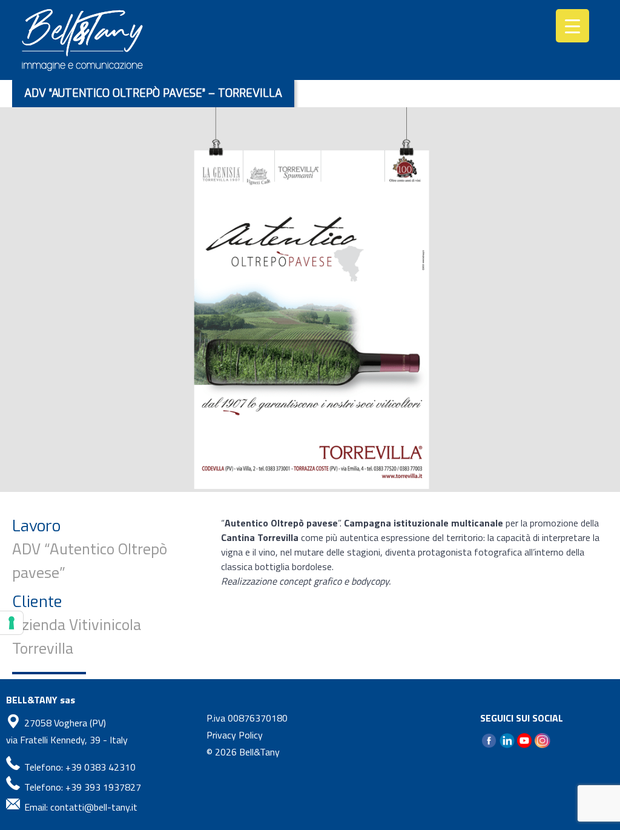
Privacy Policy (234, 735)
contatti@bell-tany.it (93, 807)
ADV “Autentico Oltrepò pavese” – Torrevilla (153, 93)
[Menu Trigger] (572, 25)
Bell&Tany (259, 752)
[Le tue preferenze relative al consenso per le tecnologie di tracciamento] (11, 622)
